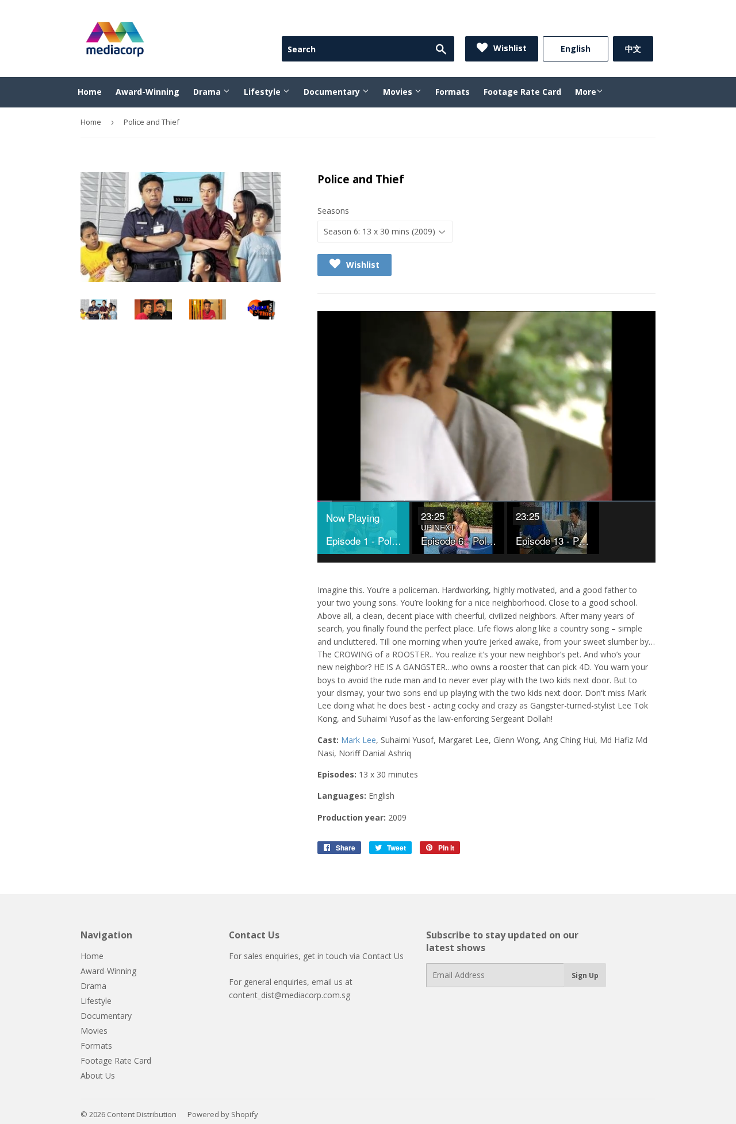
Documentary (333, 91)
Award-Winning (147, 91)
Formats (452, 91)
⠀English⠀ (575, 48)
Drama (208, 91)
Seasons (333, 210)
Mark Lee (358, 739)
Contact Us (383, 955)
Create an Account (622, 21)
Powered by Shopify (222, 1114)
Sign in (559, 21)
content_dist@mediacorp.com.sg (289, 995)
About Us (97, 1075)
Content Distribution (142, 1114)
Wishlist (509, 48)
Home (90, 91)
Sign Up (585, 975)
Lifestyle (263, 91)
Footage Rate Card (522, 91)
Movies (399, 91)
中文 (633, 48)
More (585, 91)
